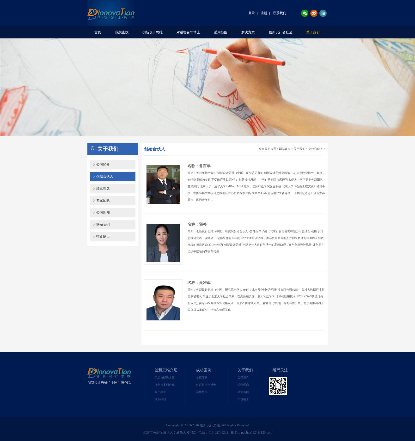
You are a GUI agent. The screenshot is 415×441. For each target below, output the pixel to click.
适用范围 (220, 32)
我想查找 (121, 32)
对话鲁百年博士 (188, 32)
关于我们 (313, 32)
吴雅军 (205, 283)
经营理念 (103, 188)
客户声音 (160, 392)
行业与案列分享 (164, 384)
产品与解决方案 (164, 377)
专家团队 (103, 200)
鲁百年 (205, 166)
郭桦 (203, 224)
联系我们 (279, 13)
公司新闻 (103, 212)
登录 (251, 13)
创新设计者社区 (280, 32)
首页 (97, 32)
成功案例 (203, 370)
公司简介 (103, 164)
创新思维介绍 (165, 370)
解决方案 (248, 32)
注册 (264, 13)
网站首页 (285, 149)
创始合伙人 (104, 176)
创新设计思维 (152, 32)
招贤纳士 (103, 236)
